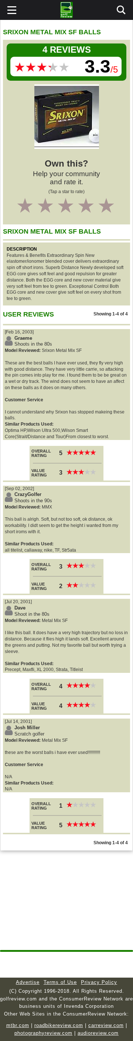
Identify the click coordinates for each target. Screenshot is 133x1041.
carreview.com (106, 1025)
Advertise (28, 982)
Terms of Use (60, 982)
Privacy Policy (99, 982)
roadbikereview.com (58, 1025)
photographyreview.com (43, 1033)
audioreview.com (98, 1033)
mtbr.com (17, 1025)
